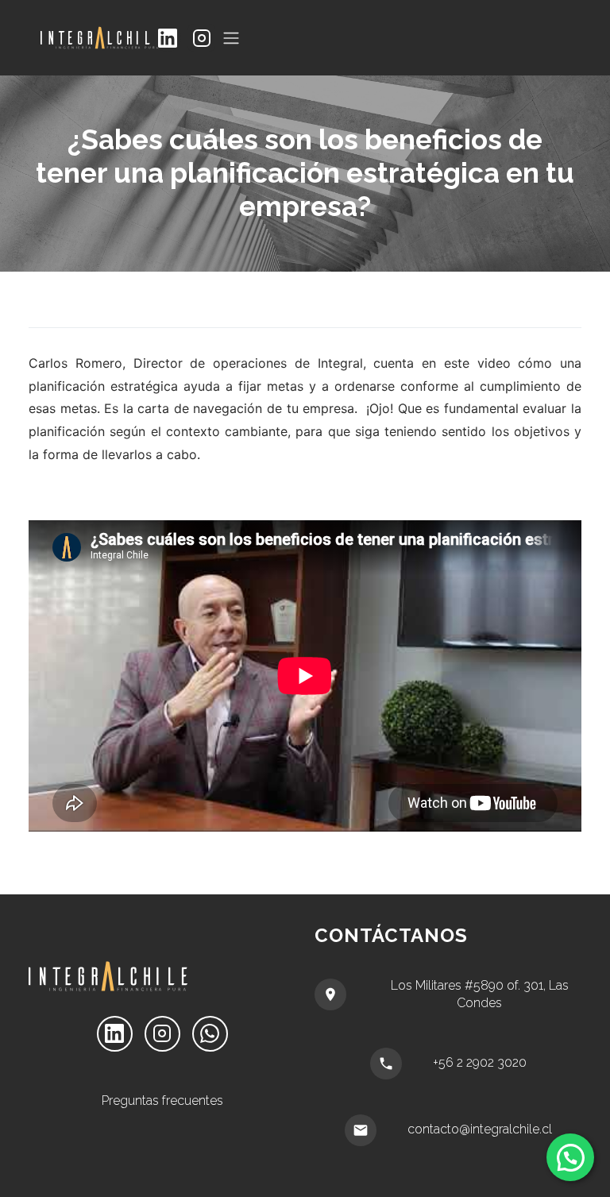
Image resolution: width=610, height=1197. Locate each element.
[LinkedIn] (167, 38)
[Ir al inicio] (98, 38)
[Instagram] (201, 38)
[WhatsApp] (210, 1034)
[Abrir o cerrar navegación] (231, 38)
